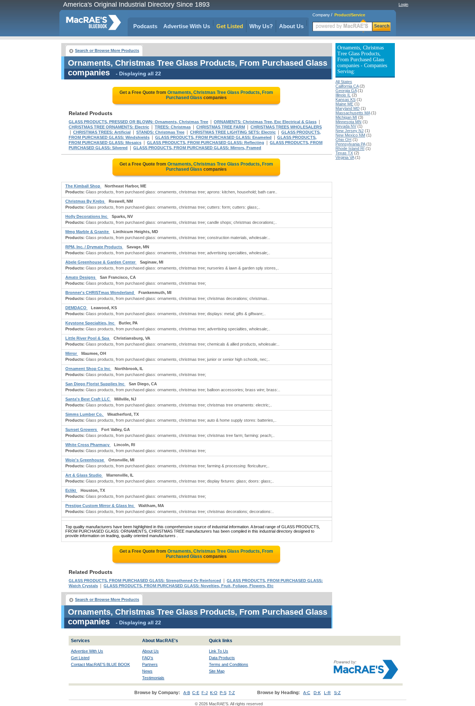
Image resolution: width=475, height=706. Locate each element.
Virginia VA (344, 157)
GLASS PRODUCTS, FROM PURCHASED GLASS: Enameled (213, 137)
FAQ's (147, 658)
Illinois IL (343, 95)
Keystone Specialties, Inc (90, 323)
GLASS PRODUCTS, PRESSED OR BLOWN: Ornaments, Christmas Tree (138, 122)
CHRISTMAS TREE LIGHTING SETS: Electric (233, 132)
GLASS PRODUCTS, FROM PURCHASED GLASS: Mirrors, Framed (197, 148)
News (147, 671)
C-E (195, 692)
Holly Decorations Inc (86, 216)
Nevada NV (345, 126)
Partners (150, 664)
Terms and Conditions (228, 664)
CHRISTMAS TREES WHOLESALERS (286, 127)
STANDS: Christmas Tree (160, 132)
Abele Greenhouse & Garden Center (101, 262)
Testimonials (153, 678)
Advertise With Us (186, 26)
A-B (186, 692)
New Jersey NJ (349, 130)
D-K (317, 692)
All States (343, 81)
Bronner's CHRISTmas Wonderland (100, 292)
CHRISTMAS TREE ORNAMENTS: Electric (109, 127)
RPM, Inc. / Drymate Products (94, 247)
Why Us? (261, 26)
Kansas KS (345, 99)
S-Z (337, 692)
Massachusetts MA (352, 113)
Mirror (71, 353)
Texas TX (344, 153)
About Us (291, 26)
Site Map (217, 671)
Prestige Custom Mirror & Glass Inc (100, 505)
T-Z (232, 692)
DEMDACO (76, 307)
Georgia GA (346, 90)
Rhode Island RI (349, 148)
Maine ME (344, 104)
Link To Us (218, 651)
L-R (327, 692)
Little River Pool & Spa (87, 338)
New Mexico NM (350, 135)
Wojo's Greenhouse (85, 460)
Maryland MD (347, 108)
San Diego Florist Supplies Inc (95, 384)
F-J (205, 692)
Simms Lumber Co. (84, 414)
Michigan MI (346, 117)
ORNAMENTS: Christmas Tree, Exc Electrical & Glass (265, 122)
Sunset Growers (81, 429)
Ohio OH (343, 139)
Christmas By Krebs (85, 201)
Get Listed (229, 26)
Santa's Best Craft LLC (88, 399)
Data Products (222, 658)
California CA (346, 86)
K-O (213, 692)
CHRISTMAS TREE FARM (220, 127)
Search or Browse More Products (107, 50)
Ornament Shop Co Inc (88, 368)
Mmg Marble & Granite (87, 231)
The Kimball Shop (83, 186)
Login (403, 4)
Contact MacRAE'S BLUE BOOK (100, 664)
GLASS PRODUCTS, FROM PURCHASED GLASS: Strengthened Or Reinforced (145, 580)
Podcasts (145, 26)
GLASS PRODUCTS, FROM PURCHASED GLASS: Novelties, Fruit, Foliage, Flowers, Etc (188, 586)
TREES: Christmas (173, 127)
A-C (306, 692)
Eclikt (71, 490)
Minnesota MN (348, 122)
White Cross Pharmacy (88, 444)
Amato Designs (80, 277)
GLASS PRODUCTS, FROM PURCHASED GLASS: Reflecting (205, 142)
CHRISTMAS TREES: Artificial (102, 132)
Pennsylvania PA (350, 144)
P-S (223, 692)
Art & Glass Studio (84, 475)
